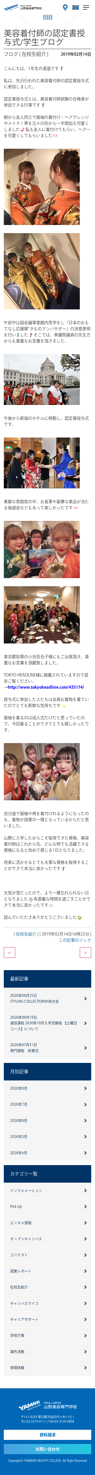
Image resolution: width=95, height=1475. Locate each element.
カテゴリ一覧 (23, 1173)
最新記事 (19, 978)
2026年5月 (18, 1136)
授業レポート (20, 1271)
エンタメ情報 (20, 1223)
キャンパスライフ (24, 1303)
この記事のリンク (75, 940)
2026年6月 (18, 1120)
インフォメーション (26, 1190)
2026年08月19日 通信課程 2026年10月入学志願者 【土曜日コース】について (43, 1023)
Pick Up (16, 1206)
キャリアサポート (24, 1319)
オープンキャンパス (26, 1239)
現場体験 (17, 1367)
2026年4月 (18, 1153)
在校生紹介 (26, 934)
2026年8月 (18, 1088)
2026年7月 (18, 1104)
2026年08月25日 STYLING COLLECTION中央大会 (34, 998)
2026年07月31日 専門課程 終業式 (24, 1047)
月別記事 (19, 1071)
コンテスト (19, 1255)
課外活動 (17, 1351)
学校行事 (17, 1335)
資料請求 (48, 1435)
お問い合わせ (47, 1449)
